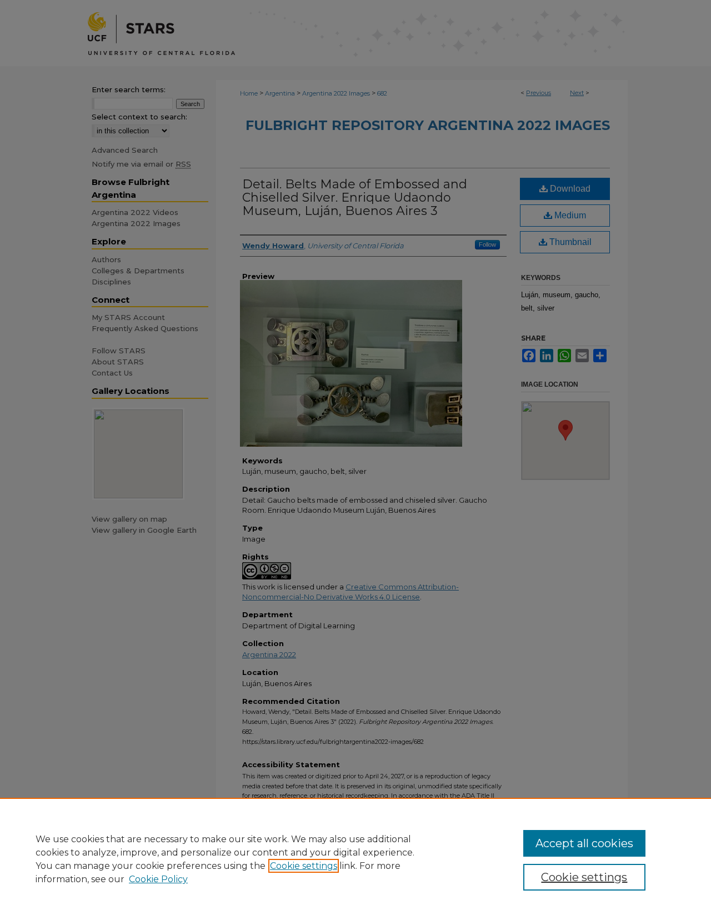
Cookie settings (303, 866)
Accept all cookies (584, 843)
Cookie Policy (158, 879)
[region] (355, 859)
